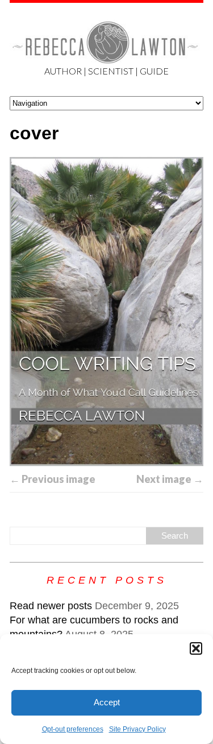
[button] (196, 648)
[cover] (106, 311)
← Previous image (52, 479)
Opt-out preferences (72, 729)
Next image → (169, 479)
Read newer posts (51, 605)
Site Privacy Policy (137, 729)
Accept (107, 702)
